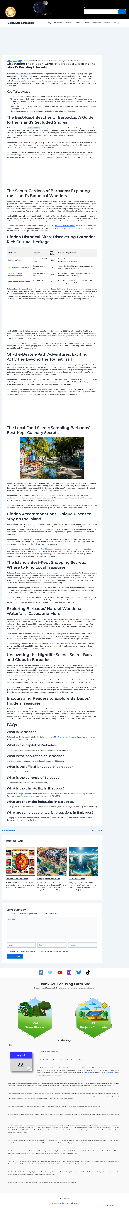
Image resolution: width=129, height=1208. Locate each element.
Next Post (97, 830)
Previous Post (8, 830)
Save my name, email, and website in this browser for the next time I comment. (39, 951)
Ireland (87, 1072)
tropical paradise (24, 74)
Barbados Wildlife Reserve (65, 226)
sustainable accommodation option (53, 549)
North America (61, 737)
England (98, 1106)
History (86, 23)
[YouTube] (59, 972)
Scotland (48, 1093)
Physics (68, 23)
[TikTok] (88, 972)
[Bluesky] (78, 972)
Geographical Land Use (48, 879)
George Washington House (18, 267)
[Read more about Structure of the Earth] (20, 861)
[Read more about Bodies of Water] (83, 861)
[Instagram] (69, 972)
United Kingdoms (59, 1059)
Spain (108, 1161)
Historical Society (15, 276)
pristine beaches (33, 128)
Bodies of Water (77, 879)
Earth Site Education (21, 22)
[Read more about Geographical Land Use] (52, 861)
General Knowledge (112, 23)
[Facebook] (41, 972)
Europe (94, 1070)
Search (87, 8)
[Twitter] (50, 972)
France (35, 1161)
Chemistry (58, 23)
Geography (96, 23)
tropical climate (25, 793)
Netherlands (110, 1072)
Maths (77, 23)
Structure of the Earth (17, 879)
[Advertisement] (52, 42)
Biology (48, 23)
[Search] (122, 11)
